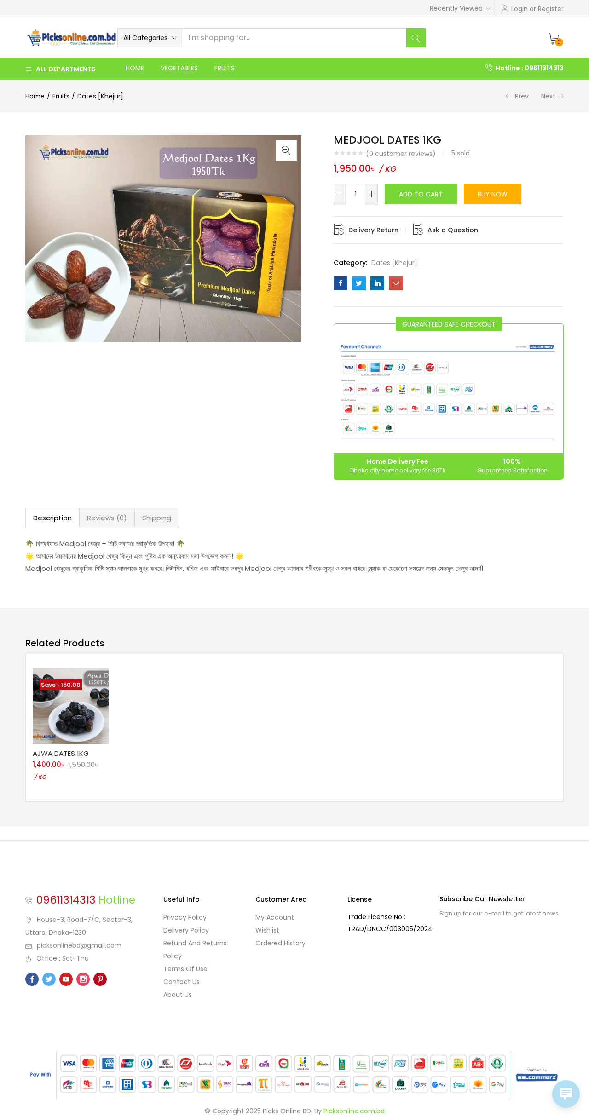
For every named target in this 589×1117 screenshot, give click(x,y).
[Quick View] (96, 744)
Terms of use (185, 968)
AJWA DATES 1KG (61, 753)
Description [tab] (52, 518)
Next (548, 96)
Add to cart (421, 194)
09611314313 (66, 899)
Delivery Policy (186, 930)
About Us (177, 994)
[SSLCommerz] (294, 1074)
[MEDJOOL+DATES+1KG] (359, 283)
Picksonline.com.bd (354, 1111)
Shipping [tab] (156, 518)
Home (135, 68)
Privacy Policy (185, 917)
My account (274, 917)
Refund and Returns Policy (195, 950)
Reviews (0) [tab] (107, 518)
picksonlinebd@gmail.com (79, 945)
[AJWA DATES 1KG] (71, 705)
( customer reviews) (401, 153)
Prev (522, 96)
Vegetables (179, 68)
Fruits (224, 68)
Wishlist (267, 930)
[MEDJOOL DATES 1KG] (340, 283)
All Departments (66, 69)
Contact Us (181, 981)
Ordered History (280, 943)
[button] (149, 38)
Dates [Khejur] (100, 96)
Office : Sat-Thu (62, 958)
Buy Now (493, 194)
